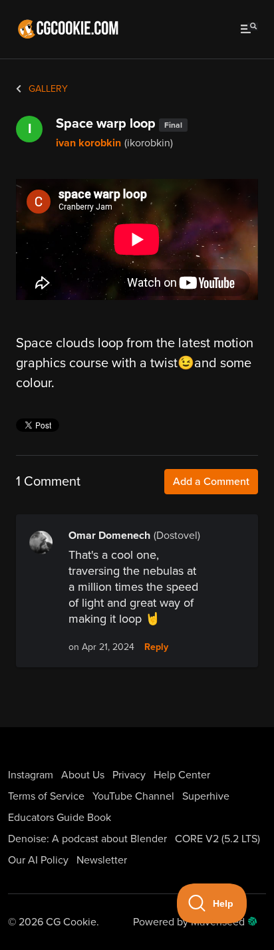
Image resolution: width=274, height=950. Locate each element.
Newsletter (101, 860)
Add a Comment (211, 481)
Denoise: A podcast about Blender (87, 839)
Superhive (205, 796)
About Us (82, 775)
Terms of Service (46, 796)
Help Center (182, 775)
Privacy (129, 775)
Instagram (30, 775)
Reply (156, 647)
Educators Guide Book (59, 817)
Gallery (47, 88)
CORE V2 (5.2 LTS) (217, 839)
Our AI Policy (38, 860)
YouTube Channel (133, 796)
